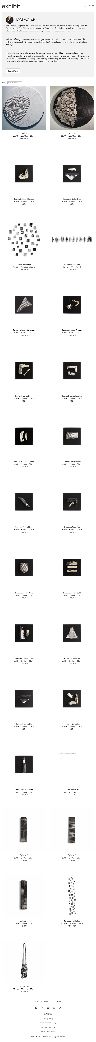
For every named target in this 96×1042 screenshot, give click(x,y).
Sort (3, 82)
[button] (86, 6)
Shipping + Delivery (48, 1027)
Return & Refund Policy (48, 1023)
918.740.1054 (48, 1014)
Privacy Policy (48, 1018)
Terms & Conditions (48, 1031)
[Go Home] (11, 6)
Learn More (13, 71)
